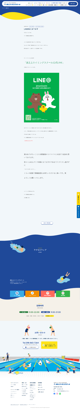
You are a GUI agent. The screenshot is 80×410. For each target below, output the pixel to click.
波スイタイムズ (41, 389)
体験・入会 (24, 382)
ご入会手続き (24, 391)
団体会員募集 (33, 382)
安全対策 (31, 399)
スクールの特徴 (13, 384)
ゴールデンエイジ (32, 388)
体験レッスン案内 (24, 384)
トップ (3, 8)
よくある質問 (24, 390)
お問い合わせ (72, 3)
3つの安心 (31, 390)
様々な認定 (31, 392)
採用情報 (40, 382)
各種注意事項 (24, 395)
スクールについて (14, 382)
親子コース (12, 395)
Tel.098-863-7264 (31, 342)
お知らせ (40, 385)
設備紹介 (12, 386)
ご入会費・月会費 (24, 393)
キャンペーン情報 (24, 388)
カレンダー (40, 387)
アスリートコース (13, 393)
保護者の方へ (33, 385)
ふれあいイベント (32, 394)
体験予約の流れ (24, 386)
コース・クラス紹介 (15, 389)
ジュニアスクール (13, 391)
